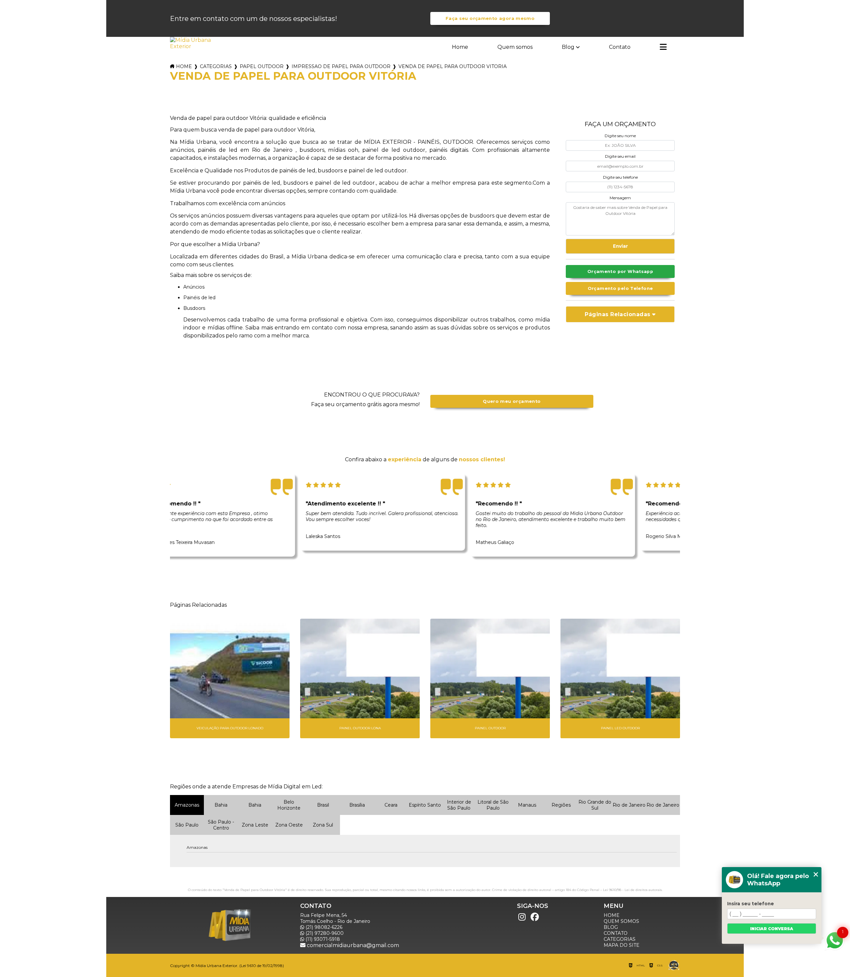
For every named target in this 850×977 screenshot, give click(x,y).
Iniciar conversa (771, 928)
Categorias (216, 66)
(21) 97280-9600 (324, 933)
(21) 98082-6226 (323, 927)
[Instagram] (522, 917)
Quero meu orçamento (512, 401)
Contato (620, 47)
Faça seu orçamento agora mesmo (490, 18)
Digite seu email (620, 156)
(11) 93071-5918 (322, 939)
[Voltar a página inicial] (191, 43)
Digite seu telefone (620, 177)
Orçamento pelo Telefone (620, 288)
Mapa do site (621, 945)
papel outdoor (262, 66)
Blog (568, 47)
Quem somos (515, 47)
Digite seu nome (620, 135)
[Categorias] (663, 47)
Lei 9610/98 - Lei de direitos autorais (632, 890)
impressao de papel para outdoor (341, 66)
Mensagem (620, 197)
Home (460, 47)
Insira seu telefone (750, 903)
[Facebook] (535, 917)
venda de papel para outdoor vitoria (452, 66)
